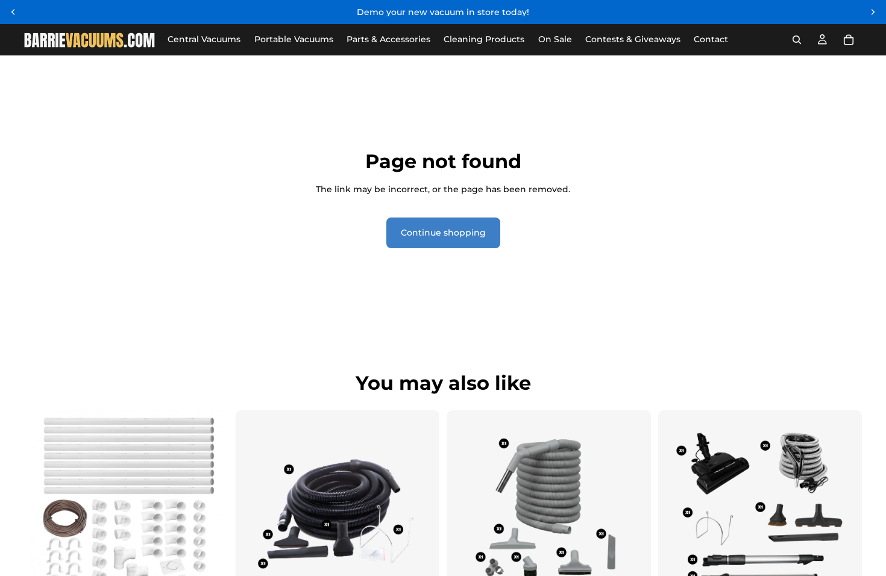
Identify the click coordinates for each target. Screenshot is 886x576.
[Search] (797, 40)
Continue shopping (443, 232)
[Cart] (848, 40)
